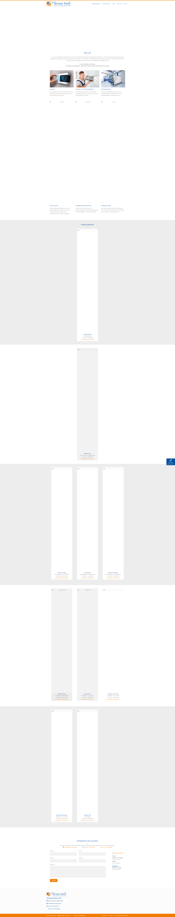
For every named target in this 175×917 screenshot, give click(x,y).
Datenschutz (110, 915)
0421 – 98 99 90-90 (90, 847)
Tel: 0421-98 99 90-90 (53, 906)
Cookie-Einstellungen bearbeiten (122, 915)
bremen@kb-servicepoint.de (87, 339)
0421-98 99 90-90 (51, 915)
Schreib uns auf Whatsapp (106, 847)
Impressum (104, 915)
